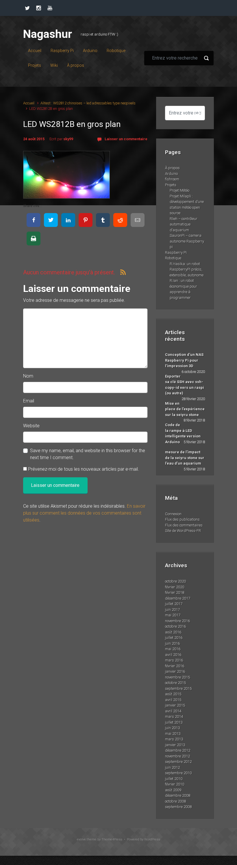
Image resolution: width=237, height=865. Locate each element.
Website (31, 425)
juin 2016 (172, 643)
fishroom (172, 179)
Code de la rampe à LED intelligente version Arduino (183, 433)
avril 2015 (173, 700)
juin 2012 (172, 767)
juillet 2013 (173, 722)
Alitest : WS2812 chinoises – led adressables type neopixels (88, 103)
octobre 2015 (175, 683)
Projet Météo (179, 190)
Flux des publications (182, 519)
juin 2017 (172, 609)
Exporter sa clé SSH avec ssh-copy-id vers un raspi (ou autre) (184, 384)
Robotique (173, 258)
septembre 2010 (178, 773)
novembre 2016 (177, 621)
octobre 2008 (175, 801)
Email (28, 401)
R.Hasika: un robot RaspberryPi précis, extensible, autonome (186, 269)
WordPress (152, 839)
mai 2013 (172, 733)
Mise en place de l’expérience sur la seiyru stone (185, 409)
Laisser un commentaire (126, 139)
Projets (170, 185)
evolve (81, 839)
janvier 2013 (175, 745)
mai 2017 (172, 615)
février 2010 (174, 784)
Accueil (28, 103)
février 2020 (174, 587)
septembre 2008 (178, 807)
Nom (28, 376)
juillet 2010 (173, 779)
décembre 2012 (177, 750)
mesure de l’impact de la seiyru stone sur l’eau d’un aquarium (184, 457)
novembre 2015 (177, 677)
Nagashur (47, 34)
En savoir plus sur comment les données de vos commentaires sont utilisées (84, 513)
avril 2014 (173, 711)
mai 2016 (172, 649)
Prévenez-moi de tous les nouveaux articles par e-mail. (83, 469)
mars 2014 (174, 716)
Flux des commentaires (184, 525)
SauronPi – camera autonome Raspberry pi (187, 241)
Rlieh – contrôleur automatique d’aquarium (183, 224)
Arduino (171, 173)
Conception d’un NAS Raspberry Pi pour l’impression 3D (184, 360)
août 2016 (173, 632)
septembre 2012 (178, 761)
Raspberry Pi (176, 252)
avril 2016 (173, 655)
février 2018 (174, 592)
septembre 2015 (178, 688)
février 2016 (174, 666)
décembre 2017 (177, 598)
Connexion (173, 514)
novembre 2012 (177, 756)
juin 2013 (172, 728)
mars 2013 (174, 739)
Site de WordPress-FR (183, 530)
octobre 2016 (175, 626)
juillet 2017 (173, 604)
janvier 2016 (175, 671)
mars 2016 (174, 660)
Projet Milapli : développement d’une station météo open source (187, 204)
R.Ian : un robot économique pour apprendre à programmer (183, 289)
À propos (172, 168)
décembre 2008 (177, 795)
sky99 (68, 139)
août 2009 (173, 790)
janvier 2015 (175, 705)
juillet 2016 (173, 637)
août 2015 (173, 694)
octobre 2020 (175, 581)
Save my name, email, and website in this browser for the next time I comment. (87, 454)
